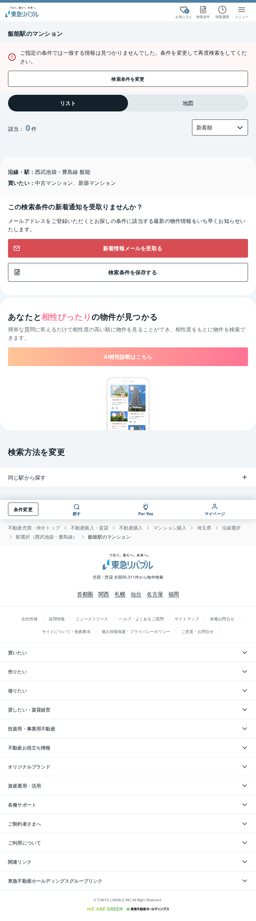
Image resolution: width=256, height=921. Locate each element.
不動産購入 (131, 528)
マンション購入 (169, 528)
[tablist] (128, 103)
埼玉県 (204, 528)
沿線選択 (231, 528)
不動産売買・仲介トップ (34, 528)
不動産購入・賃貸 (89, 528)
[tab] (68, 103)
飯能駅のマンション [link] (109, 537)
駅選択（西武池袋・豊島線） (46, 537)
